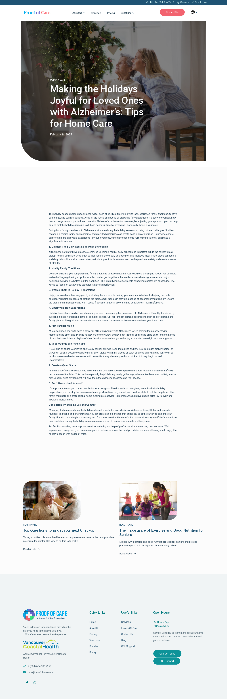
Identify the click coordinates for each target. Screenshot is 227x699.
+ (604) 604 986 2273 (39, 666)
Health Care (30, 525)
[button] (78, 12)
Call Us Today (167, 653)
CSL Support (167, 661)
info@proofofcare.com (41, 672)
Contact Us (172, 12)
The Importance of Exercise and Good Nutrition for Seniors (161, 532)
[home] (38, 12)
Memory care (57, 80)
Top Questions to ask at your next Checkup (58, 530)
